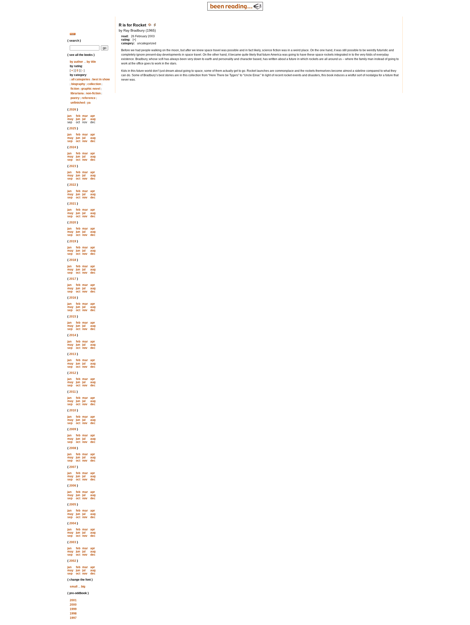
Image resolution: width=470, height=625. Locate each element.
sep (69, 141)
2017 (72, 279)
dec (92, 141)
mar (85, 116)
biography (78, 84)
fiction (74, 88)
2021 (72, 203)
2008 (72, 448)
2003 (72, 542)
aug (92, 119)
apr (92, 116)
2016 (72, 297)
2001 (73, 600)
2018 (72, 260)
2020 (72, 222)
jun (78, 119)
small (73, 586)
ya (89, 102)
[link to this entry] (150, 25)
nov (84, 141)
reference (88, 98)
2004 (72, 523)
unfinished (77, 102)
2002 (72, 561)
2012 (72, 373)
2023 (72, 166)
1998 (73, 613)
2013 (72, 354)
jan (69, 116)
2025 (72, 128)
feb (78, 116)
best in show (101, 79)
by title (91, 61)
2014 (72, 335)
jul (83, 119)
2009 (72, 429)
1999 (73, 609)
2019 (72, 241)
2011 (72, 391)
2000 (73, 604)
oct (78, 141)
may (70, 119)
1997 (73, 618)
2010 (72, 410)
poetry (75, 98)
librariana (77, 93)
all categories (80, 79)
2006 (72, 485)
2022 (72, 184)
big (83, 586)
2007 (72, 467)
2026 (72, 109)
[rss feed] (72, 34)
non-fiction (93, 93)
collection (94, 84)
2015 (72, 316)
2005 (72, 504)
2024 (72, 147)
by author (76, 61)
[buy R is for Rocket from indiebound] (154, 25)
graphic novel (90, 88)
